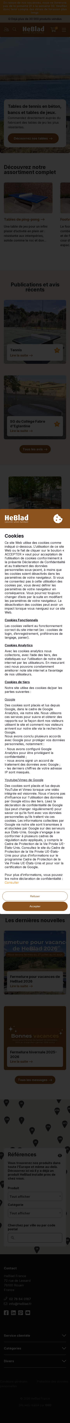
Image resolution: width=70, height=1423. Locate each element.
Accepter (35, 906)
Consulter (12, 882)
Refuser (35, 896)
